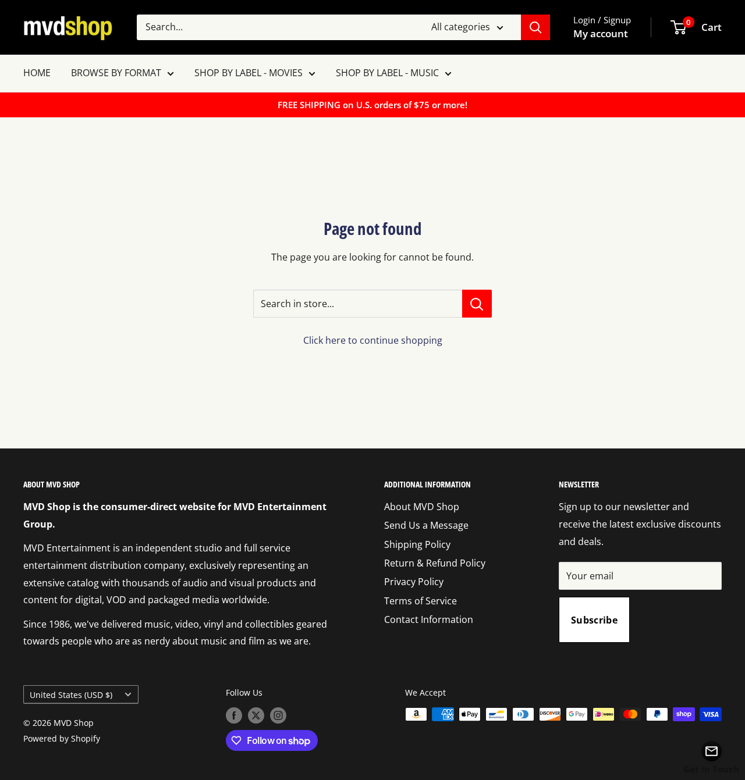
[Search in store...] (477, 304)
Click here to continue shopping (372, 340)
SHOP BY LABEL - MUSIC (387, 72)
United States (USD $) (71, 694)
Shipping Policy (417, 544)
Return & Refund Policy (434, 563)
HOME (37, 72)
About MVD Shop (421, 506)
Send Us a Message (426, 525)
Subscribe (594, 620)
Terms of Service (420, 600)
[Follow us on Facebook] (234, 715)
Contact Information (428, 619)
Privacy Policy (414, 581)
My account (600, 33)
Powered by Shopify (61, 738)
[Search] (535, 27)
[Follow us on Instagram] (278, 715)
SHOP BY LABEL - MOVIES (248, 72)
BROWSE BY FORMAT (116, 72)
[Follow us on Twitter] (256, 715)
